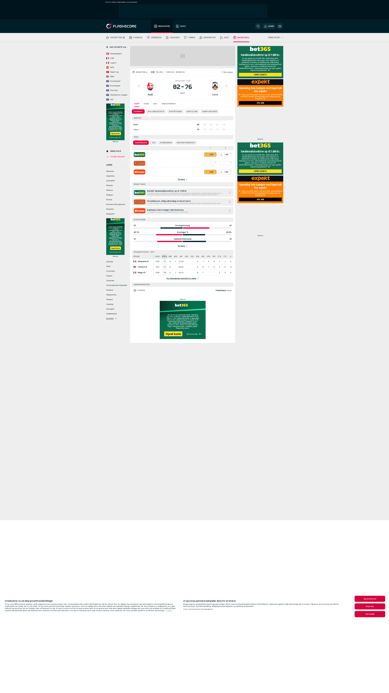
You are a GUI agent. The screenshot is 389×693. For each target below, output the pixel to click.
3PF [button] (214, 256)
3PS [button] (208, 256)
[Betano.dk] (139, 172)
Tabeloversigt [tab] (168, 104)
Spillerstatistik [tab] (156, 111)
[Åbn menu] (280, 26)
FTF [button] (225, 256)
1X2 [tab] (153, 143)
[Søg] (258, 26)
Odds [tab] (146, 104)
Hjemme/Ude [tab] (141, 143)
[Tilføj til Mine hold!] (138, 86)
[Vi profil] (150, 86)
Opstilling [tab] (192, 111)
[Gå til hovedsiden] (123, 26)
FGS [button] (186, 256)
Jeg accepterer (369, 599)
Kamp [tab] (136, 104)
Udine (215, 94)
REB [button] (170, 256)
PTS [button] (164, 256)
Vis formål (369, 614)
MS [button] (181, 256)
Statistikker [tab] (175, 111)
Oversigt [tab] (138, 111)
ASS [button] (175, 256)
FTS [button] (219, 256)
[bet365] (139, 154)
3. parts (169, 610)
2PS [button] (197, 256)
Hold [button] (157, 256)
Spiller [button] (136, 256)
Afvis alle (370, 606)
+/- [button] (231, 256)
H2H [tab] (155, 104)
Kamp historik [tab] (209, 111)
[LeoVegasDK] (139, 163)
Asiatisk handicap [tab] (186, 143)
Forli (150, 94)
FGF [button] (192, 256)
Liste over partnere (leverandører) (198, 609)
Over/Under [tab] (166, 143)
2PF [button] (203, 256)
